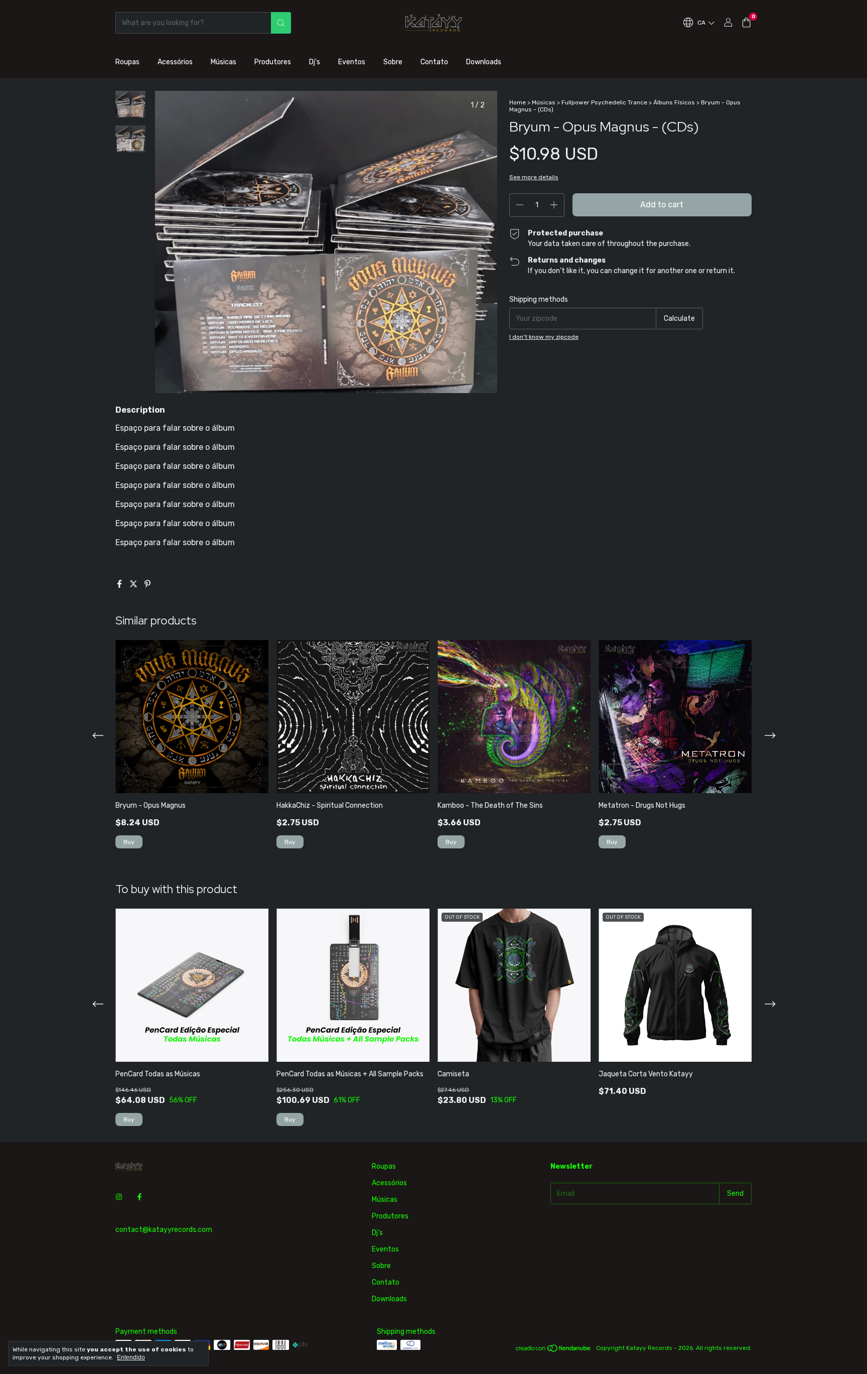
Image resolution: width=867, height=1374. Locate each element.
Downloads (483, 62)
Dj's (314, 62)
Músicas (223, 62)
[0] (746, 23)
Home (517, 102)
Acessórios (175, 62)
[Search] (281, 23)
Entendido (131, 1357)
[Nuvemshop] (554, 1350)
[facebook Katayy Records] (139, 1197)
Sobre (392, 62)
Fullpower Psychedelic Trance (604, 102)
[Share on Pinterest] (147, 584)
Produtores (272, 62)
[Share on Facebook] (120, 584)
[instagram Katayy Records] (118, 1197)
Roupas (127, 62)
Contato (434, 62)
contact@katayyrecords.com (163, 1229)
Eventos (351, 62)
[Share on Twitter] (134, 584)
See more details (533, 177)
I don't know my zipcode (544, 336)
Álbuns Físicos (674, 102)
